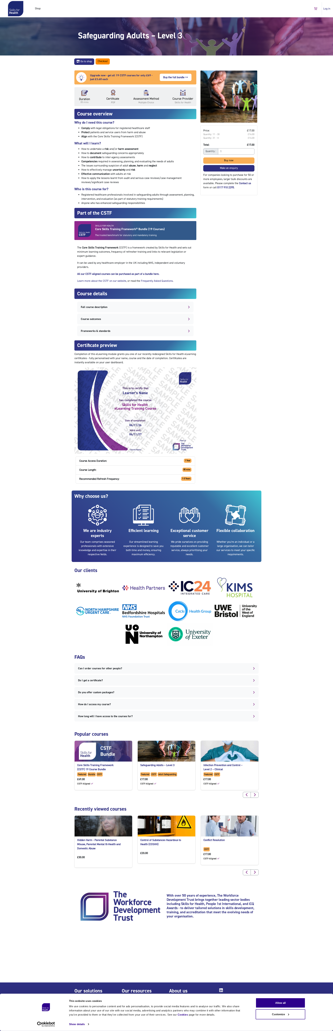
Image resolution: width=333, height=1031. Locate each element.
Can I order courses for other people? (100, 668)
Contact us (245, 183)
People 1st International (223, 904)
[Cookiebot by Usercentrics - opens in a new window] (46, 1024)
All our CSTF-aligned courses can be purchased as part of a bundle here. (118, 274)
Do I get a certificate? (90, 680)
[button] (315, 8)
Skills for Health (192, 904)
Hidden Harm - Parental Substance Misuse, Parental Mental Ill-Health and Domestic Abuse (99, 844)
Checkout (103, 61)
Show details (77, 1024)
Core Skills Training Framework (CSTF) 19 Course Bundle (95, 767)
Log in (326, 8)
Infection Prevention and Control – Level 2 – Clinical (222, 767)
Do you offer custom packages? (96, 692)
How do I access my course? (94, 704)
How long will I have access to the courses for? (105, 716)
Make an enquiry (229, 168)
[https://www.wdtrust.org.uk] (120, 906)
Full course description (94, 307)
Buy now (228, 160)
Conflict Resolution (214, 840)
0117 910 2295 (225, 187)
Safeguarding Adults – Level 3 (157, 765)
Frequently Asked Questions (157, 281)
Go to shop (86, 61)
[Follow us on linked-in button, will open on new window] (221, 991)
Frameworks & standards (95, 331)
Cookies (183, 1014)
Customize (278, 1014)
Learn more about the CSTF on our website (101, 281)
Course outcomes (91, 319)
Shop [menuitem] (38, 8)
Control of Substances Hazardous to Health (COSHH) (160, 842)
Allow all (280, 1002)
